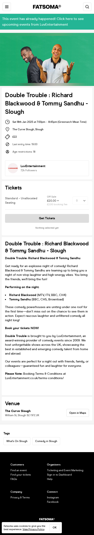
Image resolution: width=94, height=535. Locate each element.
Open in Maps (77, 412)
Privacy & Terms (20, 497)
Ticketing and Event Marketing (65, 470)
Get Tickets (47, 218)
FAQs (13, 479)
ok (55, 527)
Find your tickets (20, 474)
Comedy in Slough (46, 441)
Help (49, 479)
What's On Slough (17, 441)
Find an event (18, 470)
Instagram (53, 497)
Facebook (53, 501)
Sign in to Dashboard (59, 474)
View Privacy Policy (33, 529)
